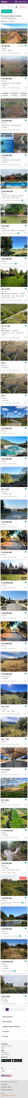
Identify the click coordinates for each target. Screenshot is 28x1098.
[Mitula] (5, 2)
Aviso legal (4, 1084)
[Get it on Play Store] (6, 1060)
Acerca (3, 1047)
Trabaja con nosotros (6, 1046)
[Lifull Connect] (8, 1096)
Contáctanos (4, 1052)
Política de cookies (6, 1087)
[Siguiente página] (24, 1009)
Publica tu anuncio (5, 1054)
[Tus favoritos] (16, 2)
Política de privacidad (6, 1089)
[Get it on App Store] (17, 1060)
